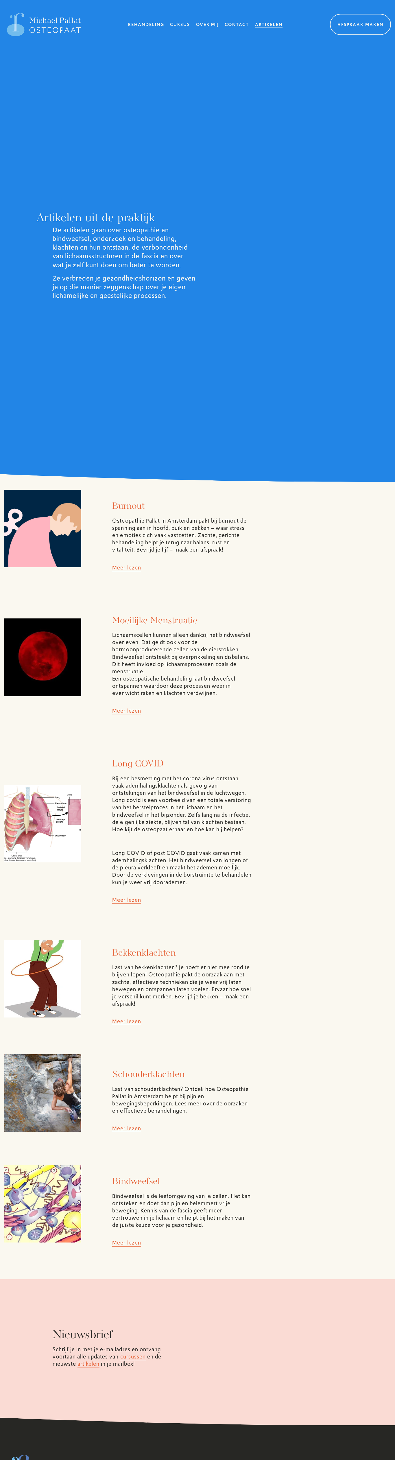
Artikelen (269, 24)
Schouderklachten (148, 1075)
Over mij (207, 24)
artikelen (88, 1363)
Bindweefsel (136, 1182)
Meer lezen (126, 567)
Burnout (128, 506)
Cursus (180, 24)
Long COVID (138, 764)
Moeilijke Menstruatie (155, 621)
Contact (237, 24)
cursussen (133, 1356)
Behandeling (146, 24)
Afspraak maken (360, 24)
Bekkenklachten (144, 953)
